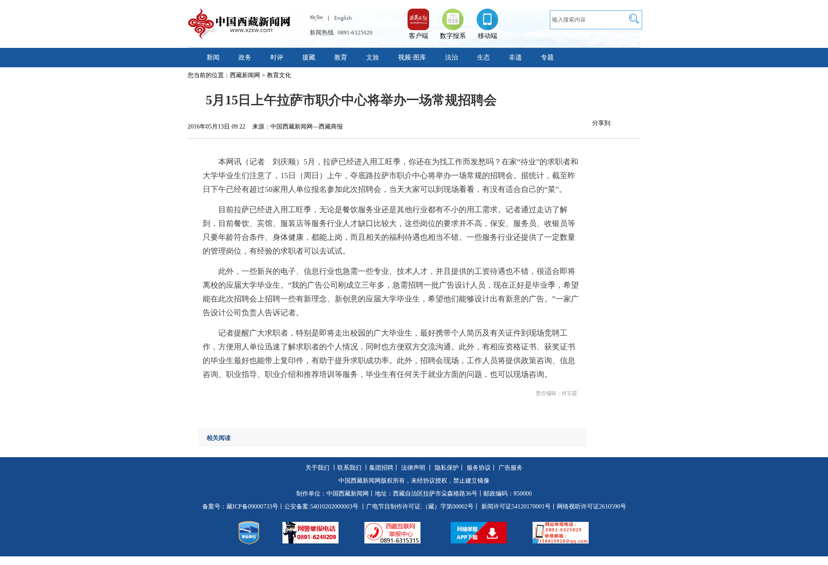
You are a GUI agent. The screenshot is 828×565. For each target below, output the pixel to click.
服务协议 (479, 468)
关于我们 (317, 468)
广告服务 (511, 468)
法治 (451, 57)
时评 (276, 57)
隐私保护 (447, 468)
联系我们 (349, 468)
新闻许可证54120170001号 (516, 506)
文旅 (372, 57)
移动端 (487, 35)
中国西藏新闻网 (347, 493)
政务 (244, 57)
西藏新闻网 (245, 75)
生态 (483, 57)
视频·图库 (412, 57)
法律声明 (413, 468)
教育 (340, 57)
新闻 (213, 57)
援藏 (308, 57)
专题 (547, 57)
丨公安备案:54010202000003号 (318, 506)
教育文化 (279, 75)
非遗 (515, 57)
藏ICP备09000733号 (252, 506)
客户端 (418, 15)
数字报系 (453, 35)
